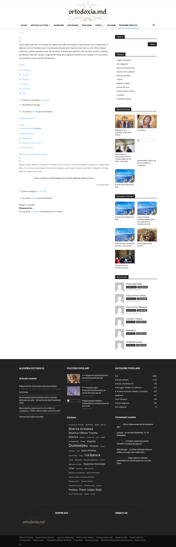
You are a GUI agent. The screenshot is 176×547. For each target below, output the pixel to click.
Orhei (71, 468)
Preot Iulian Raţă (134, 284)
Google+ (26, 79)
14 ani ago (44, 100)
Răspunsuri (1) (28, 118)
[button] (154, 25)
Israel (81, 456)
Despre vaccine (38, 540)
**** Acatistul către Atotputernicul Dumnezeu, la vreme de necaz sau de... (93, 390)
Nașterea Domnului (94, 464)
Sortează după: (30, 128)
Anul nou (89, 424)
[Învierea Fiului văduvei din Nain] (125, 176)
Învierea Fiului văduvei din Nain (31, 417)
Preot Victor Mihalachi (136, 307)
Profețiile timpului (124, 99)
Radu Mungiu (122, 449)
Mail (24, 93)
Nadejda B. (131, 330)
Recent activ (27, 147)
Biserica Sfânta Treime (83, 432)
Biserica (103, 425)
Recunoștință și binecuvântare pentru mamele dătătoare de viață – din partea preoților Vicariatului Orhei (40, 400)
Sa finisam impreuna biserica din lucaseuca (116, 540)
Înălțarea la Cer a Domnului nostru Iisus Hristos (123, 132)
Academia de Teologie (76, 425)
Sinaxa (87, 494)
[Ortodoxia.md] (88, 11)
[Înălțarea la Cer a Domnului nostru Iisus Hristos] (125, 121)
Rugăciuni (59, 25)
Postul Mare (78, 540)
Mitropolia (78, 460)
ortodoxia (79, 468)
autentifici (35, 211)
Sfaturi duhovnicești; (76, 494)
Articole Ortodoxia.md (126, 68)
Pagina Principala (124, 60)
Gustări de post (123, 87)
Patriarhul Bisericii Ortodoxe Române (81, 477)
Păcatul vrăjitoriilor (137, 537)
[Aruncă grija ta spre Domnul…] (147, 234)
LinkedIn (26, 89)
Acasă (24, 25)
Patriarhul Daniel (87, 481)
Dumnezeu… (141, 130)
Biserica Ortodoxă (81, 428)
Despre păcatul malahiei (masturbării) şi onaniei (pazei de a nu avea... (95, 403)
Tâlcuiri (120, 79)
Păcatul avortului (121, 537)
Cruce (83, 441)
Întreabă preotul (128, 25)
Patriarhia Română (93, 473)
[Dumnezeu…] (147, 121)
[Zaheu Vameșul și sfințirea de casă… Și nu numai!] (125, 234)
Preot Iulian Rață (90, 489)
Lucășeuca (92, 455)
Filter (21, 125)
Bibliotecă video (123, 83)
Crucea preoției (25, 540)
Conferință (90, 437)
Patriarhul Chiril (74, 481)
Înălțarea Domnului (26, 537)
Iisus (78, 451)
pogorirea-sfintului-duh (65, 537)
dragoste (91, 441)
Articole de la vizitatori (126, 71)
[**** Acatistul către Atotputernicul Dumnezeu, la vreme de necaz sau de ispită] (73, 390)
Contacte (120, 95)
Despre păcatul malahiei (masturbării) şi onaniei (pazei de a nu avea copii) (134, 460)
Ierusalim (72, 451)
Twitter (25, 75)
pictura (98, 485)
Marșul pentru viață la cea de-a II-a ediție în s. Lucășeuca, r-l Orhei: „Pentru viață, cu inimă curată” (39, 409)
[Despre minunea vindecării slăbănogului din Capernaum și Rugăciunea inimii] (147, 208)
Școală (93, 494)
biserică (73, 436)
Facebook (26, 70)
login (33, 111)
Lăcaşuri (111, 25)
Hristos (94, 446)
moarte (102, 460)
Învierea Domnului (91, 540)
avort (97, 424)
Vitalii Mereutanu (134, 342)
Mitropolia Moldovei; (91, 460)
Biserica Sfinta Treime (126, 91)
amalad (120, 432)
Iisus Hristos (88, 450)
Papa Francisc (89, 468)
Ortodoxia (72, 25)
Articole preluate (123, 75)
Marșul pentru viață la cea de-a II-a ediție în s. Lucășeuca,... (146, 163)
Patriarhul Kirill (89, 485)
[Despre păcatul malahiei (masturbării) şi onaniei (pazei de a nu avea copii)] (73, 404)
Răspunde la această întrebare (33, 154)
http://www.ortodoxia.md (133, 290)
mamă (71, 460)
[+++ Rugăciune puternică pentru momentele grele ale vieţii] (73, 378)
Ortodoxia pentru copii (104, 537)
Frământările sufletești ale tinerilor (59, 540)
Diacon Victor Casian (136, 295)
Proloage (87, 25)
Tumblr (25, 84)
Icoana (102, 446)
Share (22, 65)
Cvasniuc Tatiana (134, 319)
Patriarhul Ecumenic (76, 485)
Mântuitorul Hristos (75, 464)
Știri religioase (122, 64)
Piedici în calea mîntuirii (84, 537)
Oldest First (27, 138)
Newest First (27, 133)
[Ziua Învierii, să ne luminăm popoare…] (125, 256)
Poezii (98, 25)
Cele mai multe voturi (31, 143)
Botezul (82, 437)
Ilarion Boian (73, 456)
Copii (97, 437)
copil (103, 437)
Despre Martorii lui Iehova (45, 537)
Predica (73, 489)
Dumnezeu (78, 445)
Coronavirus (74, 441)
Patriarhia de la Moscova (77, 473)
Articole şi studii (39, 25)
